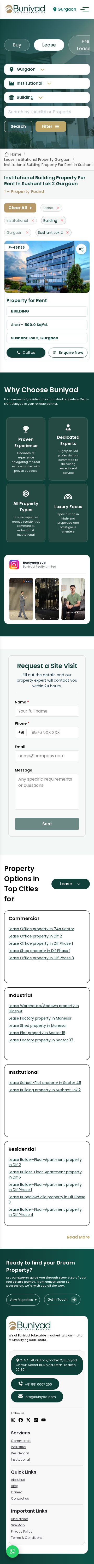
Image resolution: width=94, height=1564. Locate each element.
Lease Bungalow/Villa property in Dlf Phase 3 (47, 1199)
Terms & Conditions (27, 1537)
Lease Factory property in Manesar (40, 1018)
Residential (20, 1453)
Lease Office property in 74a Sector (41, 928)
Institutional (20, 1459)
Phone (22, 723)
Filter (47, 126)
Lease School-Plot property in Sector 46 (45, 1082)
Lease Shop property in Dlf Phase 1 (39, 950)
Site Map (18, 1525)
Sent (47, 824)
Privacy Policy (21, 1531)
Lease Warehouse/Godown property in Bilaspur (44, 1008)
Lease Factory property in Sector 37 (41, 1040)
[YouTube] (43, 1420)
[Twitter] (28, 1420)
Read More (78, 1237)
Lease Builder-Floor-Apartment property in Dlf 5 (45, 1174)
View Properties (23, 1299)
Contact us (20, 1498)
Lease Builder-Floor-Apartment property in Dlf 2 (45, 1162)
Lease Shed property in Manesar (38, 1025)
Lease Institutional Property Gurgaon (37, 159)
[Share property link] (81, 249)
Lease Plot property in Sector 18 (37, 1032)
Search (18, 126)
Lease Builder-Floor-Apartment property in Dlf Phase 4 (45, 1212)
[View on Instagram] (21, 599)
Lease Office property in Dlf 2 (35, 936)
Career (16, 1492)
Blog (14, 1486)
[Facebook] (21, 1420)
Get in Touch (58, 1299)
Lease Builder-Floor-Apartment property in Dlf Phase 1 (45, 1187)
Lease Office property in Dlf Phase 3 (41, 958)
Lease (49, 45)
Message (23, 770)
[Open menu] (84, 9)
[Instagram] (13, 1420)
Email (20, 746)
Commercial (21, 1441)
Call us (29, 352)
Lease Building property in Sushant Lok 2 (45, 1090)
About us (18, 1480)
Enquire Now (71, 352)
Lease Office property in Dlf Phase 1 (41, 943)
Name (22, 702)
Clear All (20, 207)
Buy (17, 45)
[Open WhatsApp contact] (12, 1551)
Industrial (18, 1447)
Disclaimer (19, 1519)
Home (15, 154)
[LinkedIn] (36, 1420)
